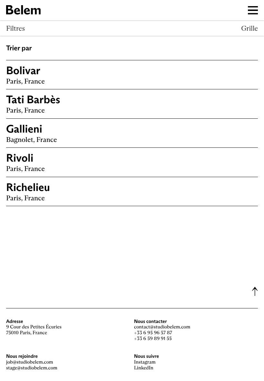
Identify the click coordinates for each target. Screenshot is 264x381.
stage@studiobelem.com (31, 368)
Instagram (145, 362)
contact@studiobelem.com (162, 327)
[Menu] (253, 10)
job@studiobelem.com (29, 362)
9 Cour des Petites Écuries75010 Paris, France (33, 330)
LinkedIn (143, 368)
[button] (255, 291)
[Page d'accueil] (23, 10)
